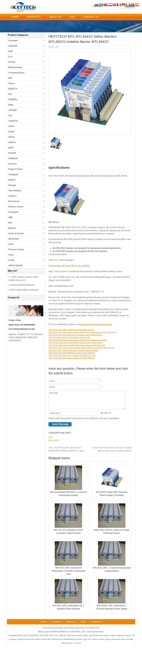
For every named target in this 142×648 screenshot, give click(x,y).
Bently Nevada (15, 67)
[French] (119, 4)
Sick (10, 115)
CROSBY (12, 110)
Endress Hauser (16, 206)
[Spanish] (137, 4)
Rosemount (13, 201)
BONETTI (12, 89)
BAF (10, 78)
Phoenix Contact (16, 249)
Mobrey (11, 180)
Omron (11, 83)
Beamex (12, 228)
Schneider (13, 40)
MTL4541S (53, 440)
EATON (11, 62)
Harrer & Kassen (16, 233)
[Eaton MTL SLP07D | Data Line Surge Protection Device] (111, 527)
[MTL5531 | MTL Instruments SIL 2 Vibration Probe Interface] (68, 602)
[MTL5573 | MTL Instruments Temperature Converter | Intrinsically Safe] (68, 565)
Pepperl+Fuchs (15, 169)
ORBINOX (13, 158)
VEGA (11, 126)
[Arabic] (101, 4)
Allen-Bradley (14, 190)
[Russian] (96, 4)
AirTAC (11, 260)
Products (34, 17)
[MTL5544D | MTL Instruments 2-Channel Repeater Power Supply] (111, 602)
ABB (10, 217)
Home (15, 17)
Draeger (12, 185)
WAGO (11, 137)
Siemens (12, 196)
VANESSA (13, 121)
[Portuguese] (132, 4)
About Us (55, 17)
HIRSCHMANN (15, 265)
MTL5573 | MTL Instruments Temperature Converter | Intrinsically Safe (68, 571)
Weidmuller (13, 239)
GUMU (11, 131)
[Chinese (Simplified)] (105, 4)
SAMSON (12, 46)
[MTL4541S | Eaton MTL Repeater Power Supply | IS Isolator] (111, 489)
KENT (11, 148)
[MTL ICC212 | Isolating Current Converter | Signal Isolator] (68, 527)
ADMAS (12, 142)
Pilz (10, 94)
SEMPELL (13, 99)
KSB (10, 51)
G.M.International (16, 73)
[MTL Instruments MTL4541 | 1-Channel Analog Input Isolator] (68, 489)
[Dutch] (110, 4)
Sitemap (77, 643)
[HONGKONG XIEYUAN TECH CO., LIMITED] (23, 11)
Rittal (10, 105)
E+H (10, 56)
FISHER (12, 153)
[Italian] (128, 4)
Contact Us (91, 17)
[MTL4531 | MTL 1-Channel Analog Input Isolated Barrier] (111, 565)
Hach (10, 244)
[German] (123, 4)
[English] (114, 4)
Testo (10, 255)
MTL (57, 47)
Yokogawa (13, 174)
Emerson (12, 164)
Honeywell (13, 212)
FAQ (72, 17)
